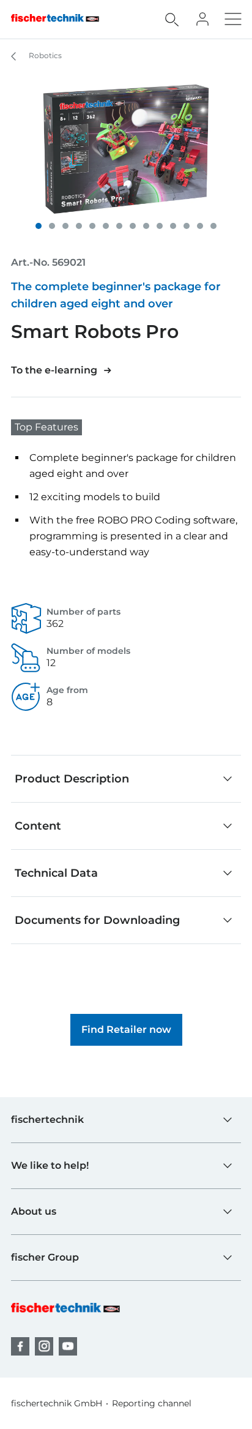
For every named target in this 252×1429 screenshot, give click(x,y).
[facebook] (20, 1346)
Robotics (44, 55)
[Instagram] (44, 1346)
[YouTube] (68, 1346)
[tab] (38, 226)
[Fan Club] (202, 19)
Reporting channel (151, 1403)
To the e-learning (54, 370)
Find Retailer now (126, 1029)
